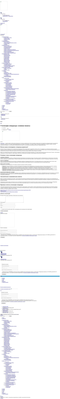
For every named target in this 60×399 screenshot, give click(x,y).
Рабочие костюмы (7, 39)
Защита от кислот (7, 48)
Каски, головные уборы (10, 79)
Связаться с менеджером (4, 245)
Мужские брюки (6, 57)
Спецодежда (2, 143)
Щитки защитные (9, 83)
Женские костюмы (7, 60)
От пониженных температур (10, 91)
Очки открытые (8, 85)
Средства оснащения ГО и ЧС (9, 101)
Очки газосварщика (9, 369)
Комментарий (2, 202)
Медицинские (8, 95)
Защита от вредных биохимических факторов (11, 50)
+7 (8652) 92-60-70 (5, 310)
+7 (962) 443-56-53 (10, 16)
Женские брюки (6, 59)
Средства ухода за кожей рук (10, 98)
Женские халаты (6, 61)
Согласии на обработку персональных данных (29, 235)
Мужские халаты (7, 54)
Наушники (7, 364)
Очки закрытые (8, 84)
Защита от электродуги (8, 46)
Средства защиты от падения (8, 99)
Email (1, 205)
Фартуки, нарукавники (8, 51)
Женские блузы (6, 58)
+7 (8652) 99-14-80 (5, 16)
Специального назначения (10, 380)
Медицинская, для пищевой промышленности (11, 74)
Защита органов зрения (8, 82)
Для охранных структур (8, 347)
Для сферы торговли (7, 64)
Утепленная (6, 72)
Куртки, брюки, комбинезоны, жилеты (10, 42)
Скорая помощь (6, 341)
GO (1, 290)
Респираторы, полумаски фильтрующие (12, 88)
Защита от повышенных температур (10, 49)
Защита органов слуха (7, 363)
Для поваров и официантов (8, 66)
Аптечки (7, 102)
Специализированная (7, 76)
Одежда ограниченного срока (9, 335)
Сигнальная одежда (7, 47)
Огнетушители (8, 386)
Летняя (5, 71)
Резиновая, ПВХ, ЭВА (7, 73)
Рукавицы (7, 381)
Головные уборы (6, 38)
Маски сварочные (9, 86)
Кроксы (7, 358)
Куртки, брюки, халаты (8, 37)
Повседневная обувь (7, 75)
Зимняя (5, 352)
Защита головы (6, 78)
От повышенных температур (10, 375)
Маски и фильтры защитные (10, 89)
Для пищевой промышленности (11, 96)
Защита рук (6, 90)
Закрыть (1, 212)
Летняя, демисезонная (7, 68)
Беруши (7, 81)
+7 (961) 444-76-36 (5, 21)
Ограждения (8, 103)
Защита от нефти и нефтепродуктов (10, 336)
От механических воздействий (11, 92)
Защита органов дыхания (8, 87)
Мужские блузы (6, 56)
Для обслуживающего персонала (9, 65)
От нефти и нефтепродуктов (10, 94)
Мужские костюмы (7, 55)
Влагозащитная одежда (8, 330)
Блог (1, 123)
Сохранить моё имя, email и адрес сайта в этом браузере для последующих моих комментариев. (17, 209)
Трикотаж (5, 40)
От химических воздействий (10, 93)
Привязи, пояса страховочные (11, 100)
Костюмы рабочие (7, 41)
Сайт (1, 207)
